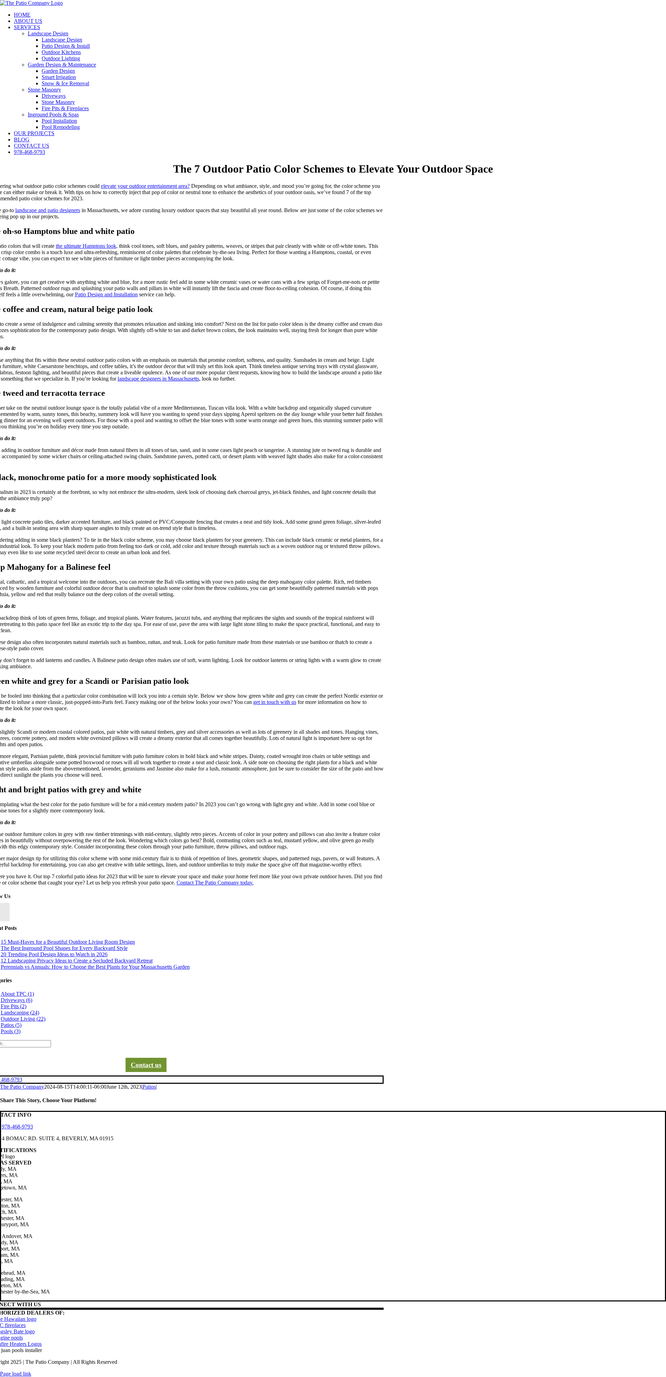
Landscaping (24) (20, 1013)
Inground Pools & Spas (53, 114)
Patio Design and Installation (106, 294)
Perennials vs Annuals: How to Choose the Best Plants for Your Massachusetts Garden (95, 967)
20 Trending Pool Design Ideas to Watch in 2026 (54, 954)
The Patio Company (22, 1087)
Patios (149, 1087)
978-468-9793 (17, 1127)
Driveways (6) (16, 1000)
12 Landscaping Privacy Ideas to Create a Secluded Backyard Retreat (77, 961)
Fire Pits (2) (13, 1006)
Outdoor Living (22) (23, 1019)
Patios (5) (11, 1025)
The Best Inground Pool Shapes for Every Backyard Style (64, 948)
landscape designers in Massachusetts (158, 379)
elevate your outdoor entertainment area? (145, 186)
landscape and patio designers (47, 210)
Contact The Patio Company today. (215, 883)
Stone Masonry (44, 90)
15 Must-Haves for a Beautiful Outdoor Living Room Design (68, 942)
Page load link (15, 1374)
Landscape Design (48, 33)
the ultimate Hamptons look (86, 246)
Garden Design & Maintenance (62, 65)
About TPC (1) (17, 994)
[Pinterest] (6, 912)
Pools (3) (10, 1031)
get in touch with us (274, 702)
